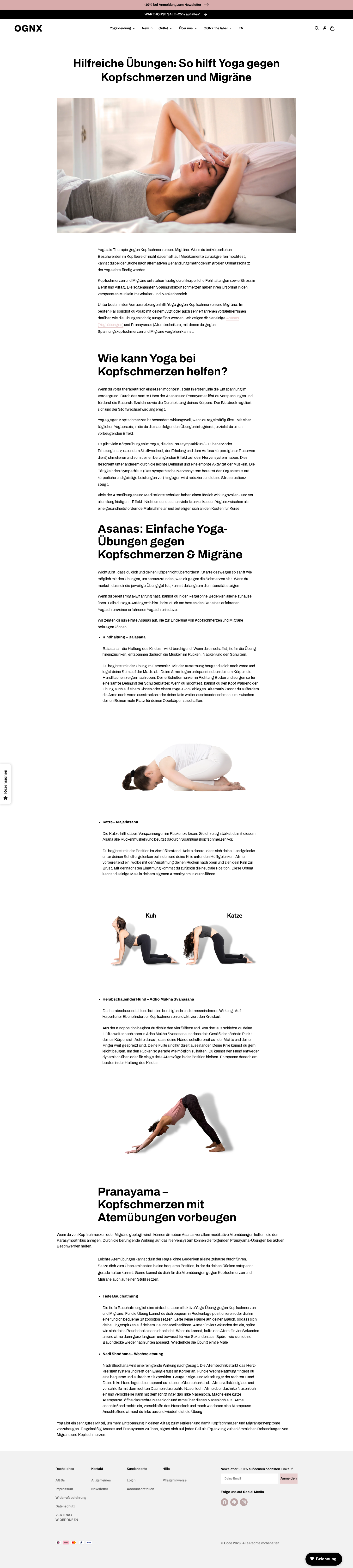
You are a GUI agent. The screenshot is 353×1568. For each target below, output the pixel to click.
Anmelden (288, 1478)
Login (131, 1480)
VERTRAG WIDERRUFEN (66, 1517)
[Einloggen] (325, 28)
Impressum (64, 1489)
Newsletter (99, 1489)
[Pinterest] (234, 1502)
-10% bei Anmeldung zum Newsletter (173, 4)
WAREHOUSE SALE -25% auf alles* (173, 14)
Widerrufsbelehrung (70, 1497)
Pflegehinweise (175, 1480)
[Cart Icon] (332, 28)
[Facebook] (224, 1502)
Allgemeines (101, 1480)
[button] (317, 28)
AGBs (60, 1480)
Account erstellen (140, 1489)
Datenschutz (65, 1506)
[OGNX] (28, 28)
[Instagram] (244, 1502)
